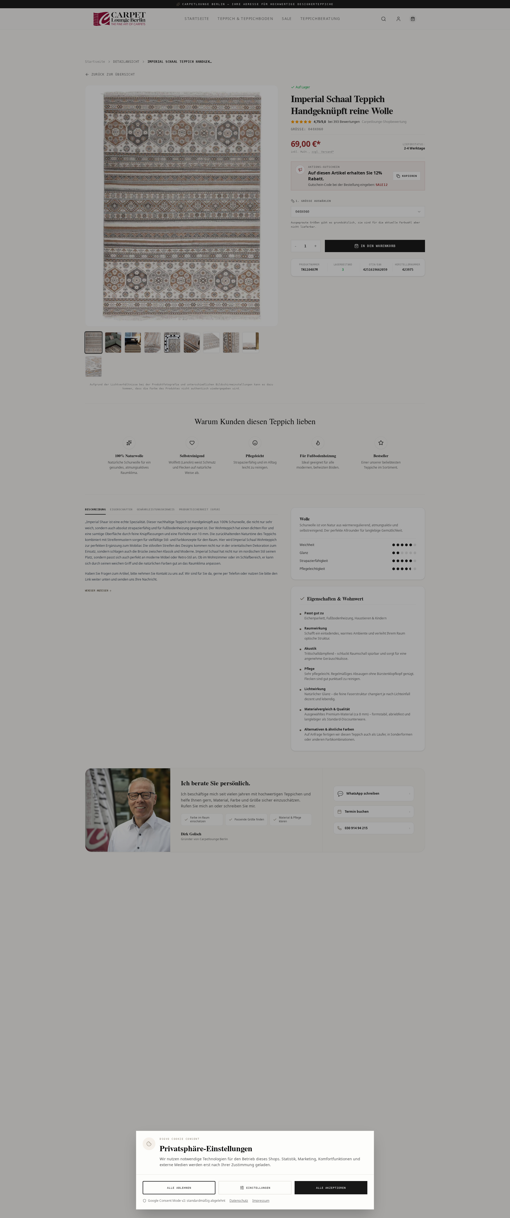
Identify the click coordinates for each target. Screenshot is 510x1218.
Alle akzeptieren (331, 1187)
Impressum (260, 1201)
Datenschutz (239, 1201)
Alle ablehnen (179, 1187)
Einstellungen (258, 1187)
